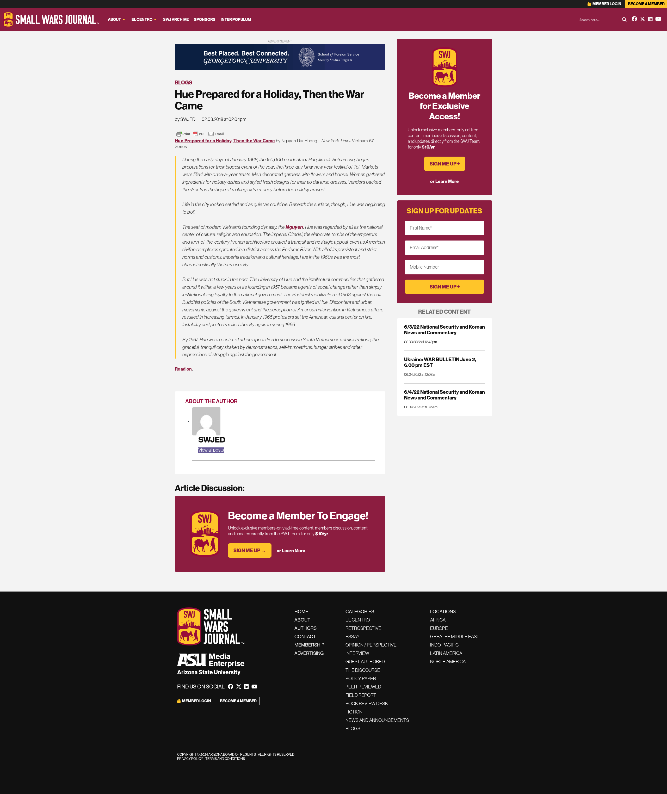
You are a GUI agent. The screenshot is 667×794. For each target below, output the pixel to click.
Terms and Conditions (225, 759)
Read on (183, 369)
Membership (309, 645)
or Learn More (291, 550)
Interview (357, 653)
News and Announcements (377, 720)
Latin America (446, 653)
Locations (443, 611)
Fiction (353, 712)
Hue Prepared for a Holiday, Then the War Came (225, 140)
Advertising (309, 653)
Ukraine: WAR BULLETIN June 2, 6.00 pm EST (440, 362)
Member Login (606, 4)
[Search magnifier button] (624, 19)
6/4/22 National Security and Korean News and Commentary (444, 395)
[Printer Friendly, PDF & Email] (200, 134)
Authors (305, 628)
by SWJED (185, 119)
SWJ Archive (176, 19)
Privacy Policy (190, 759)
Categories (359, 611)
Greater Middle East (454, 636)
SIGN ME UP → (249, 550)
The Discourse (362, 670)
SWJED (211, 440)
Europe (439, 628)
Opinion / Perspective (371, 645)
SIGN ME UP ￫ (445, 164)
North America (448, 661)
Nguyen (294, 227)
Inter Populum (236, 19)
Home (301, 611)
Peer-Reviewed (363, 687)
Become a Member (646, 4)
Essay (352, 636)
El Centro (142, 19)
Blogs (183, 82)
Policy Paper (360, 678)
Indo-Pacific (444, 645)
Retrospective (363, 628)
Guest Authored (365, 661)
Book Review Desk (366, 703)
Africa (438, 620)
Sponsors (204, 19)
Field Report (360, 695)
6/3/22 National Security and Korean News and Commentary (444, 330)
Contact (305, 636)
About (114, 19)
